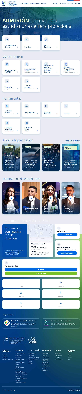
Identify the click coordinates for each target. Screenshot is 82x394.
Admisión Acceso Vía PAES (10, 71)
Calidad (31, 363)
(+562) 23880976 (68, 234)
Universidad (44, 3)
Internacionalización (34, 357)
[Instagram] (5, 390)
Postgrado (8, 87)
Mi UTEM (55, 3)
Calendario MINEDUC (8, 128)
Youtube (21, 296)
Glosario (67, 114)
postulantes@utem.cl (67, 253)
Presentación (45, 353)
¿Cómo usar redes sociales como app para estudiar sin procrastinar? (31, 163)
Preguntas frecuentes (47, 113)
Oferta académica (35, 3)
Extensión (31, 355)
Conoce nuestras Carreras (10, 46)
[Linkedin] (8, 390)
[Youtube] (14, 390)
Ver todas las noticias (73, 141)
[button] (62, 4)
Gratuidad (28, 47)
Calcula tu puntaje (8, 111)
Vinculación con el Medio (33, 360)
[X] (11, 390)
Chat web (41, 269)
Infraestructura (46, 366)
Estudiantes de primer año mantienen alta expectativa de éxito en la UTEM (50, 162)
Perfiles (58, 350)
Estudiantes (58, 353)
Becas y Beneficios (47, 46)
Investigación (32, 353)
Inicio (21, 3)
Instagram (61, 286)
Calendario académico (45, 369)
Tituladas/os (58, 355)
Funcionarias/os (59, 359)
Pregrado (4, 355)
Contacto (71, 390)
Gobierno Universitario (45, 356)
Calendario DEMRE (28, 128)
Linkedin (60, 307)
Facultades (45, 364)
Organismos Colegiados (45, 359)
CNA (69, 359)
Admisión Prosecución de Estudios (69, 69)
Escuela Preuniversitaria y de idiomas (23, 321)
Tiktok (21, 286)
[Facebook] (2, 390)
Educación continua (28, 86)
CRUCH (70, 357)
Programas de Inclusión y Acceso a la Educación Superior (48, 69)
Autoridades (45, 362)
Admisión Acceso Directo (30, 69)
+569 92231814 (41, 273)
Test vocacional (30, 112)
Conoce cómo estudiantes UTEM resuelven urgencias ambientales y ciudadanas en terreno (11, 161)
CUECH (70, 355)
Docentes (57, 357)
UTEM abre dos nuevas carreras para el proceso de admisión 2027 (70, 163)
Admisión (26, 3)
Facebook (60, 296)
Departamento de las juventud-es (62, 321)
